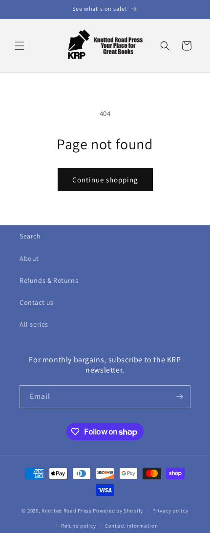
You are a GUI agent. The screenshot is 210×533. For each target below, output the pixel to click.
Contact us (37, 302)
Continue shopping (105, 179)
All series (34, 324)
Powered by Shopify (118, 510)
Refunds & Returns (49, 280)
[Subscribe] (179, 396)
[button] (19, 46)
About (29, 258)
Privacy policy (170, 510)
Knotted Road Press (67, 510)
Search (30, 236)
